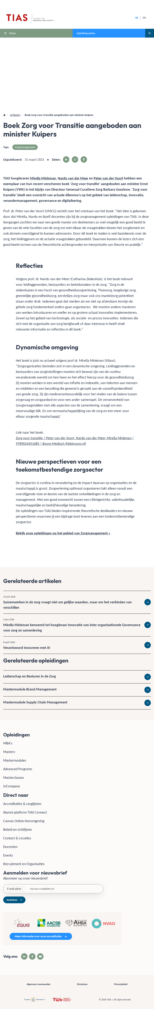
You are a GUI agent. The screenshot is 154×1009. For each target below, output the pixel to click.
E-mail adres (14, 888)
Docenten (10, 847)
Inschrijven (12, 899)
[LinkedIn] (24, 956)
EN (144, 17)
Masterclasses (13, 777)
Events (8, 855)
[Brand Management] (77, 689)
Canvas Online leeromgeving (23, 821)
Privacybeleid (120, 984)
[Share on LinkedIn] (66, 159)
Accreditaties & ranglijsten (22, 804)
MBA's (7, 743)
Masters (9, 752)
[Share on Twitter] (75, 159)
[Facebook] (32, 956)
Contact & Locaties (17, 838)
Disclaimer (82, 984)
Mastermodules (14, 760)
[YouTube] (40, 956)
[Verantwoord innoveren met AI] (77, 645)
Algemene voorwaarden (38, 984)
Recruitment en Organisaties (24, 864)
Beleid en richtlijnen (17, 829)
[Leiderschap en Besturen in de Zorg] (77, 676)
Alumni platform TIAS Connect (25, 812)
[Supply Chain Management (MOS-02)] (77, 702)
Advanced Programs (17, 769)
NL (136, 17)
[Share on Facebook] (84, 159)
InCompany (11, 786)
